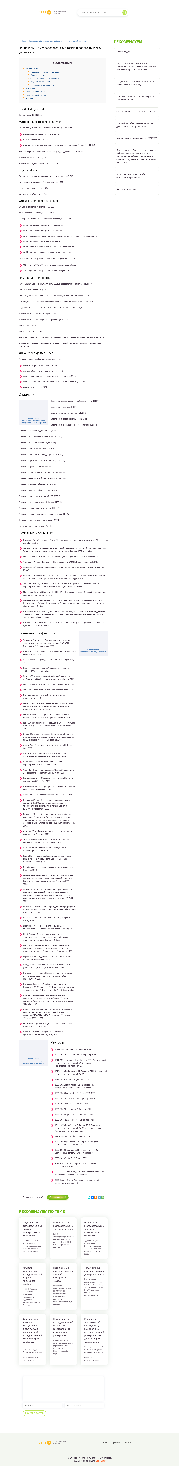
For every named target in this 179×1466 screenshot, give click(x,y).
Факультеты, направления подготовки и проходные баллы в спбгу (135, 83)
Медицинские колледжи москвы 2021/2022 (136, 138)
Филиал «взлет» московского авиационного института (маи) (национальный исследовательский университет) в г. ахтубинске (32, 1330)
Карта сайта (116, 1443)
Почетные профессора (35, 95)
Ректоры (29, 98)
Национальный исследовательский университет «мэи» (93, 651)
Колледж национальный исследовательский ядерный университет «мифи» (32, 1276)
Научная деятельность (40, 82)
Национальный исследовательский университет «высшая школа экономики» (33, 1060)
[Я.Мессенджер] (89, 1197)
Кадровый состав (38, 75)
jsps (44, 12)
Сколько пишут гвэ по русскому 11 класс (135, 111)
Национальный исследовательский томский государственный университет (33, 420)
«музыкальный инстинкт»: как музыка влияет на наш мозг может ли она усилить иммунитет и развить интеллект (136, 66)
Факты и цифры (32, 69)
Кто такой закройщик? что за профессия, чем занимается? (136, 98)
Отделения (30, 88)
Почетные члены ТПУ (35, 92)
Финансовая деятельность (42, 85)
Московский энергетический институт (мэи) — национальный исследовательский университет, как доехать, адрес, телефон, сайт (94, 1330)
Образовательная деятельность (44, 78)
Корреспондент (123, 52)
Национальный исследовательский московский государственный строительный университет (63, 1327)
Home (24, 41)
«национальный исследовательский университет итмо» (94, 1271)
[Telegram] (99, 1197)
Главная (104, 1443)
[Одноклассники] (95, 1197)
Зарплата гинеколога (126, 189)
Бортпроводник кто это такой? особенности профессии (130, 176)
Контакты (128, 1443)
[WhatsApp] (102, 1197)
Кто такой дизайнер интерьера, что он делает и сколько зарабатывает (134, 125)
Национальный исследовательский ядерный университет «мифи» (63, 1274)
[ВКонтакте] (92, 1197)
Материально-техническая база (44, 72)
